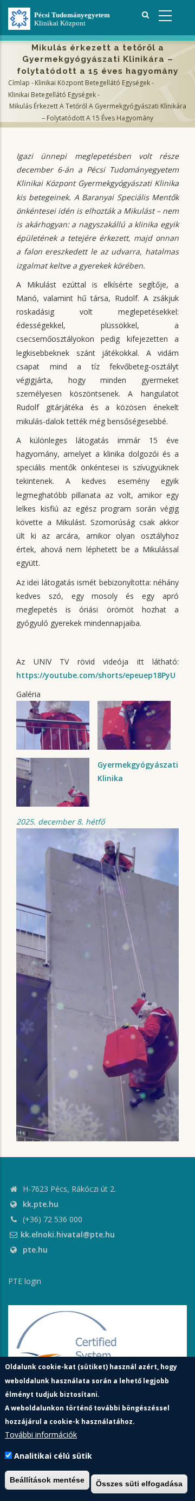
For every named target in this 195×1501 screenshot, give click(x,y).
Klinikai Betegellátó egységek (52, 94)
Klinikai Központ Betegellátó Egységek (92, 82)
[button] (97, 984)
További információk (41, 1434)
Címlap (19, 82)
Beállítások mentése (47, 1480)
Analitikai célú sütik (53, 1456)
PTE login (24, 1281)
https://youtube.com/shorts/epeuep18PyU (96, 675)
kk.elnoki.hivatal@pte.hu (68, 1234)
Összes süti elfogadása (139, 1483)
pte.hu (35, 1249)
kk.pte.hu (40, 1204)
